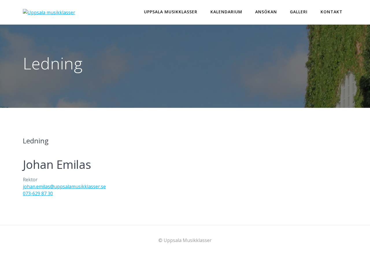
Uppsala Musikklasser (170, 11)
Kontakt (332, 11)
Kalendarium (226, 11)
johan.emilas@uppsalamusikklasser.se (64, 186)
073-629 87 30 (38, 193)
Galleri (299, 11)
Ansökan (266, 11)
